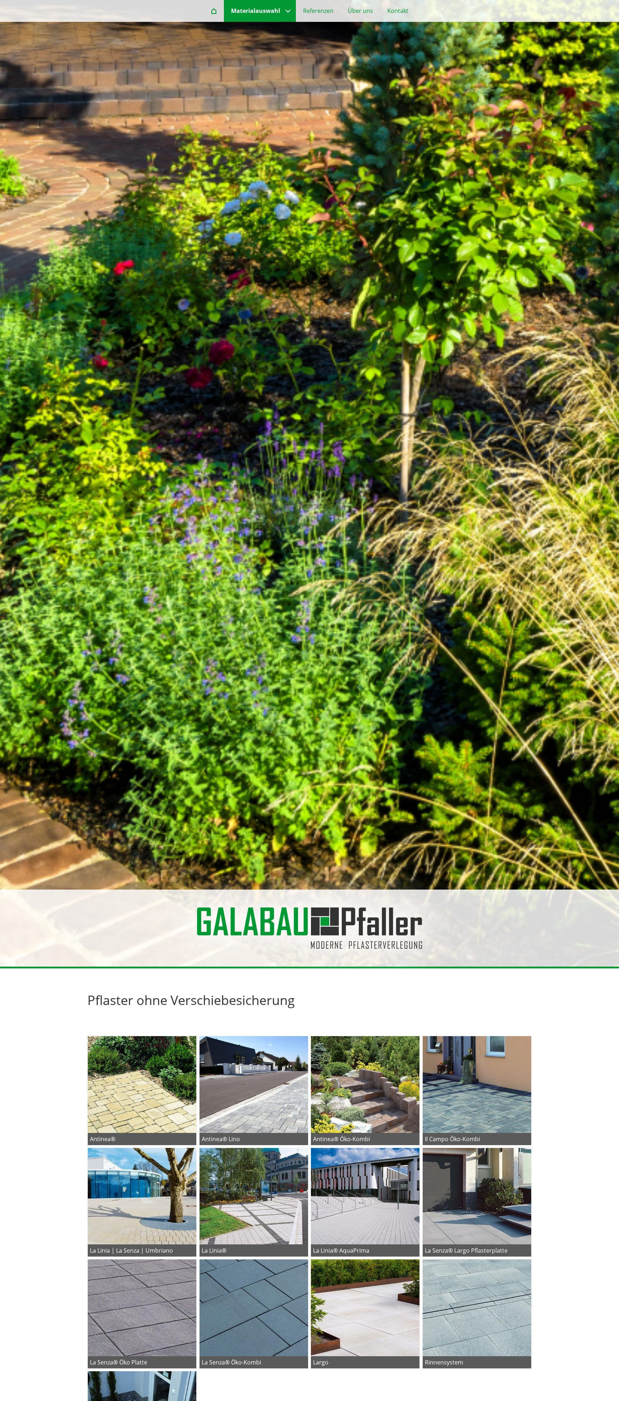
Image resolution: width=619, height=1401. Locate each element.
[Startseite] (214, 11)
